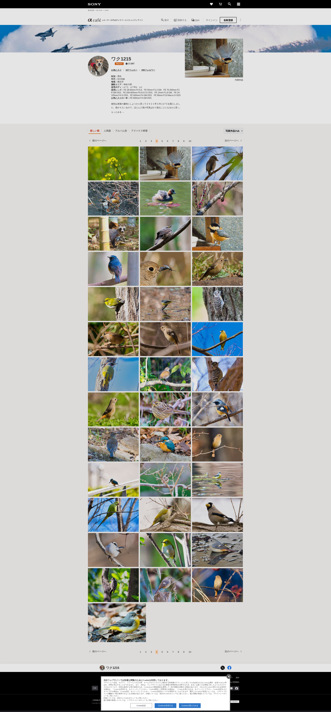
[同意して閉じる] (228, 676)
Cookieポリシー (130, 698)
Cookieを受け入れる (190, 706)
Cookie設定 (141, 706)
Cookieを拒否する (165, 706)
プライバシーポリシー (137, 700)
